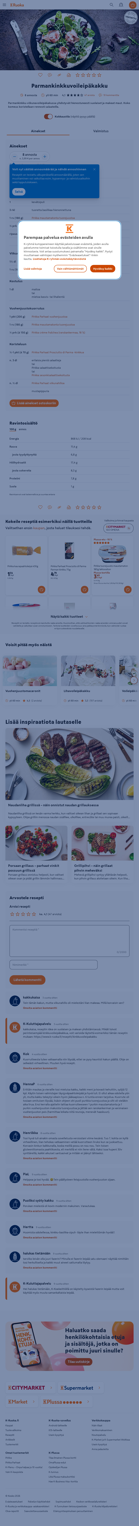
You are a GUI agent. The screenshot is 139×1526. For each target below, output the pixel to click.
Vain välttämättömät (70, 268)
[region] (69, 250)
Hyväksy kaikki (102, 268)
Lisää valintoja (33, 268)
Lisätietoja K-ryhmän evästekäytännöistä (59, 258)
